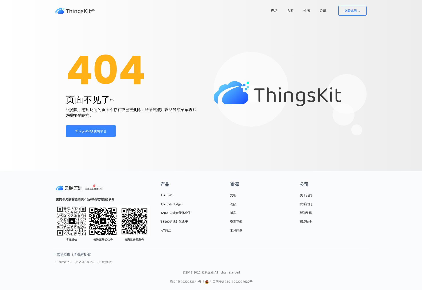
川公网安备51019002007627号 (231, 281)
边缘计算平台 (87, 262)
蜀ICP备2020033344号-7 (187, 281)
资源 (306, 10)
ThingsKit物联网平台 (91, 131)
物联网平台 (65, 262)
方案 (290, 10)
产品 (274, 10)
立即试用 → (352, 11)
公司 (323, 10)
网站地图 (107, 262)
